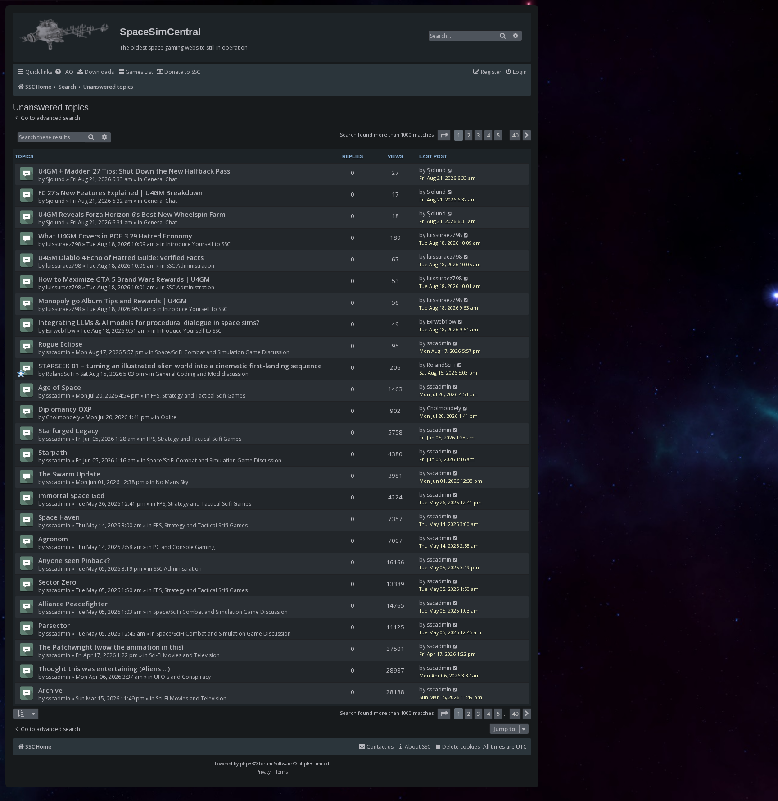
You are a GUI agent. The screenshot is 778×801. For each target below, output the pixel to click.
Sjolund (55, 179)
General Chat (160, 179)
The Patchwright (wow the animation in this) (110, 646)
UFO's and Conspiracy (182, 677)
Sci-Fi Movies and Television (184, 655)
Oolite (168, 417)
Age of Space (59, 387)
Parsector (54, 625)
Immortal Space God (71, 495)
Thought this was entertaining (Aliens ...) (104, 668)
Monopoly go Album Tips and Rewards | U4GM (112, 300)
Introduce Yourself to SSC (198, 244)
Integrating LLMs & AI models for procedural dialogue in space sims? (148, 322)
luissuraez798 (63, 244)
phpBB (247, 763)
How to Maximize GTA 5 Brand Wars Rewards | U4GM (124, 279)
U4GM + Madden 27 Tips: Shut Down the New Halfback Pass (134, 170)
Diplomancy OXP (65, 408)
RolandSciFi (60, 374)
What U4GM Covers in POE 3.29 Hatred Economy (115, 235)
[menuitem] (63, 72)
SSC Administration (190, 266)
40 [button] (515, 135)
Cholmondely (63, 417)
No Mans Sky (172, 482)
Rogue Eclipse (60, 343)
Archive (50, 690)
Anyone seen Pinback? (74, 560)
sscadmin (58, 352)
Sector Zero (57, 581)
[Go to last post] (450, 170)
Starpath (52, 452)
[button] (444, 135)
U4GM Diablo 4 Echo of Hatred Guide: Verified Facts (121, 257)
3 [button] (478, 135)
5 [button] (498, 135)
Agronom (53, 538)
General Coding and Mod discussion (202, 374)
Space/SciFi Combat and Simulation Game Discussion (222, 352)
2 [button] (468, 135)
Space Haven (59, 517)
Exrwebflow (60, 330)
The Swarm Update (69, 473)
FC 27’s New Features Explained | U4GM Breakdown (120, 192)
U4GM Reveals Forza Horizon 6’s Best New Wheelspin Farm (132, 214)
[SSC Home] (65, 33)
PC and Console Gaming (184, 547)
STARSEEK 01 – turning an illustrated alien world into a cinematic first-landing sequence (180, 365)
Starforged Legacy (68, 430)
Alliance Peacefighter (73, 603)
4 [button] (488, 135)
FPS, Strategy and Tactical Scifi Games (198, 395)
